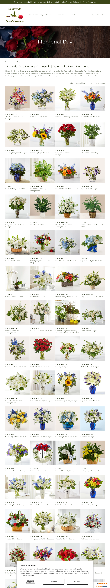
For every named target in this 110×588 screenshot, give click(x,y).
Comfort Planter (37, 225)
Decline (77, 582)
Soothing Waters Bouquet (66, 437)
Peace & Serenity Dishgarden (67, 471)
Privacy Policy (28, 575)
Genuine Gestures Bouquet (16, 471)
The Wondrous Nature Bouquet (14, 118)
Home (7, 62)
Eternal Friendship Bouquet (66, 117)
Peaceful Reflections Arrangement (13, 402)
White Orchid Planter (14, 297)
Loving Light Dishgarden (90, 471)
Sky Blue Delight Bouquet (91, 261)
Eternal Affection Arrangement (12, 332)
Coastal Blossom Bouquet (66, 261)
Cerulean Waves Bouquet (15, 367)
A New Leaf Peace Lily (89, 153)
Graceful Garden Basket (65, 539)
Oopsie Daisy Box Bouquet (66, 297)
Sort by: (70, 83)
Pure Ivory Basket (12, 261)
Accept (54, 582)
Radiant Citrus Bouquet (90, 117)
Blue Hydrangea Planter (15, 189)
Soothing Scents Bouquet (15, 505)
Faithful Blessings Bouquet (41, 401)
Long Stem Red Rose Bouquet (63, 154)
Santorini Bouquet (87, 437)
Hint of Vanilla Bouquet (89, 367)
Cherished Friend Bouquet (41, 331)
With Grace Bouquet (63, 505)
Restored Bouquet (37, 297)
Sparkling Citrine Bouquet (16, 437)
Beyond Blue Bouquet (89, 189)
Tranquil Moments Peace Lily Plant (92, 226)
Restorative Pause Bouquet (41, 437)
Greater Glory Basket (13, 539)
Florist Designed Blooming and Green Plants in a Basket (67, 332)
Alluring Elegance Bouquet (16, 153)
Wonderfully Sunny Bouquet (66, 401)
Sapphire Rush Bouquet (90, 401)
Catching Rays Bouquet (40, 153)
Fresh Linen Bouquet (88, 331)
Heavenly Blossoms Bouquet (42, 505)
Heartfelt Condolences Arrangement (64, 226)
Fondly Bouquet (61, 367)
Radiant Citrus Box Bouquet (66, 189)
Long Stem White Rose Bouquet (14, 226)
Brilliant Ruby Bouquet (39, 367)
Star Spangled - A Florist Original (40, 262)
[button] (50, 15)
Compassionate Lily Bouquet (42, 539)
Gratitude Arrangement (89, 539)
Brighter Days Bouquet (89, 505)
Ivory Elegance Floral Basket (92, 297)
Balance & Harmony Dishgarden (38, 190)
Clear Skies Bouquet (38, 117)
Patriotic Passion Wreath (40, 471)
